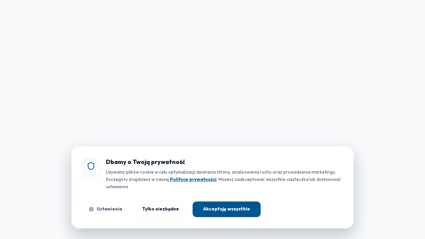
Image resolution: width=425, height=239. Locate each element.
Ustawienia (109, 209)
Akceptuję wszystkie (226, 209)
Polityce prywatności (193, 179)
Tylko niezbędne (160, 209)
